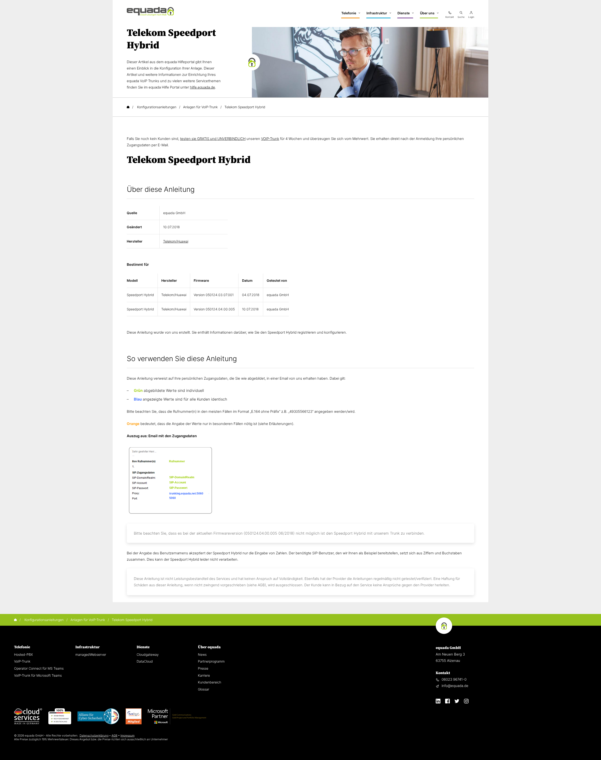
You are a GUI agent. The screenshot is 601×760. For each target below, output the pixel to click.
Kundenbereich (209, 682)
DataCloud (145, 661)
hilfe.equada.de (202, 87)
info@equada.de (455, 685)
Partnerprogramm (211, 661)
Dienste (143, 647)
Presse (203, 668)
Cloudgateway (148, 654)
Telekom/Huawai (175, 241)
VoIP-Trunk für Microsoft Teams (38, 675)
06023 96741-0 (454, 679)
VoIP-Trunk (22, 661)
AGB (114, 735)
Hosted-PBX (23, 654)
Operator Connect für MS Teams (39, 668)
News (202, 654)
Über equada (209, 647)
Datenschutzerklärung (94, 735)
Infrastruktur (87, 647)
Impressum (127, 735)
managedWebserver (90, 654)
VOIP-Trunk (270, 138)
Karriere (204, 675)
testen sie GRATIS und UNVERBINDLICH (213, 138)
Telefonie (22, 647)
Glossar (203, 689)
